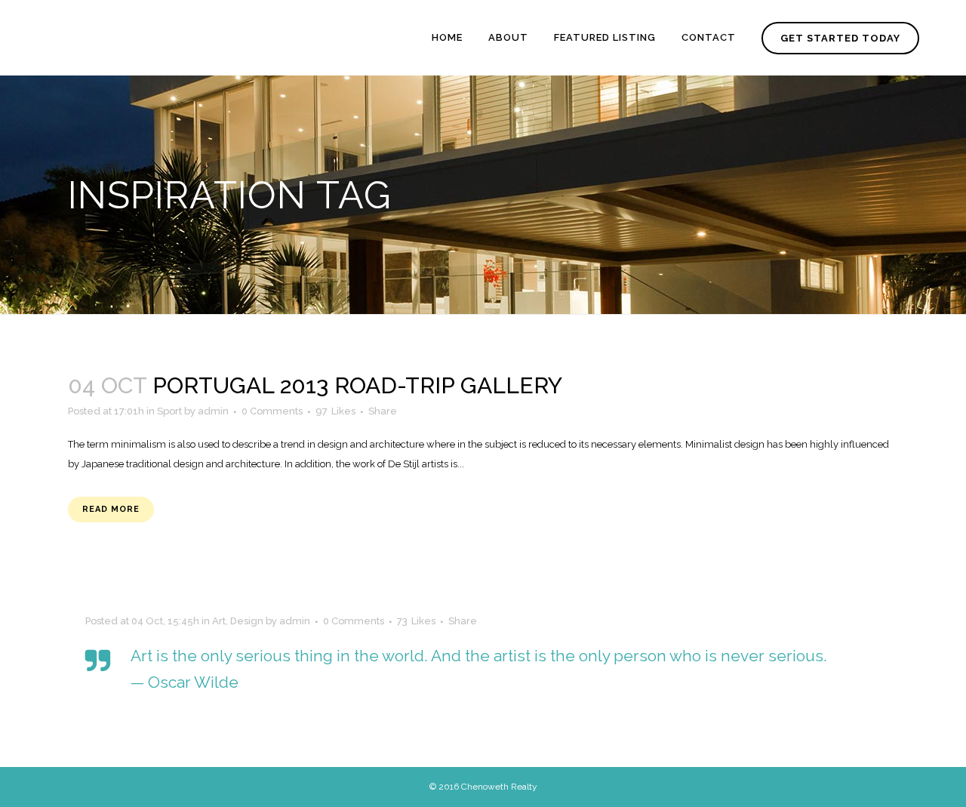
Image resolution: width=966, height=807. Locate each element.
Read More (111, 509)
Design (246, 621)
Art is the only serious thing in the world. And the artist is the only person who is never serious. (479, 655)
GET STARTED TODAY (840, 38)
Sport (169, 411)
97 (335, 411)
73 (416, 621)
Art (219, 621)
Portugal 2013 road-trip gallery (357, 385)
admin (213, 411)
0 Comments (272, 411)
